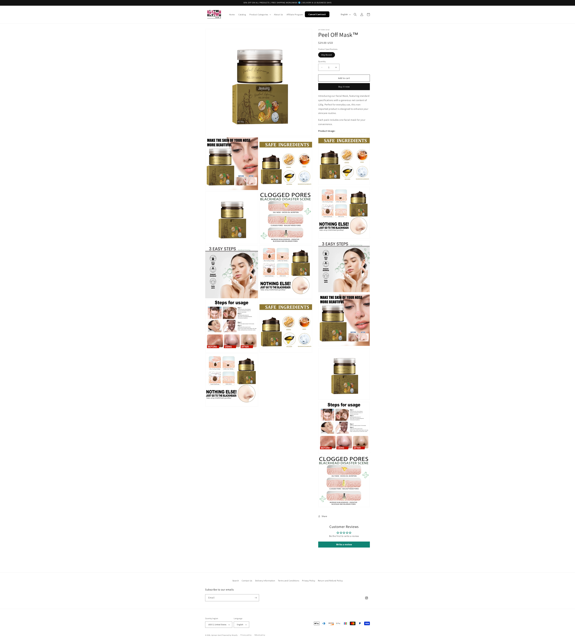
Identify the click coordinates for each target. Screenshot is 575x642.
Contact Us (247, 580)
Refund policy (260, 635)
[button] (260, 14)
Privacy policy (246, 635)
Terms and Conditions (288, 580)
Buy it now (344, 86)
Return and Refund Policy (330, 580)
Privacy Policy (308, 580)
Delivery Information (265, 580)
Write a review (344, 544)
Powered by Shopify (230, 635)
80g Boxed (326, 54)
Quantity (322, 61)
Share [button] (324, 516)
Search (235, 580)
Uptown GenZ (216, 635)
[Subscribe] (255, 597)
